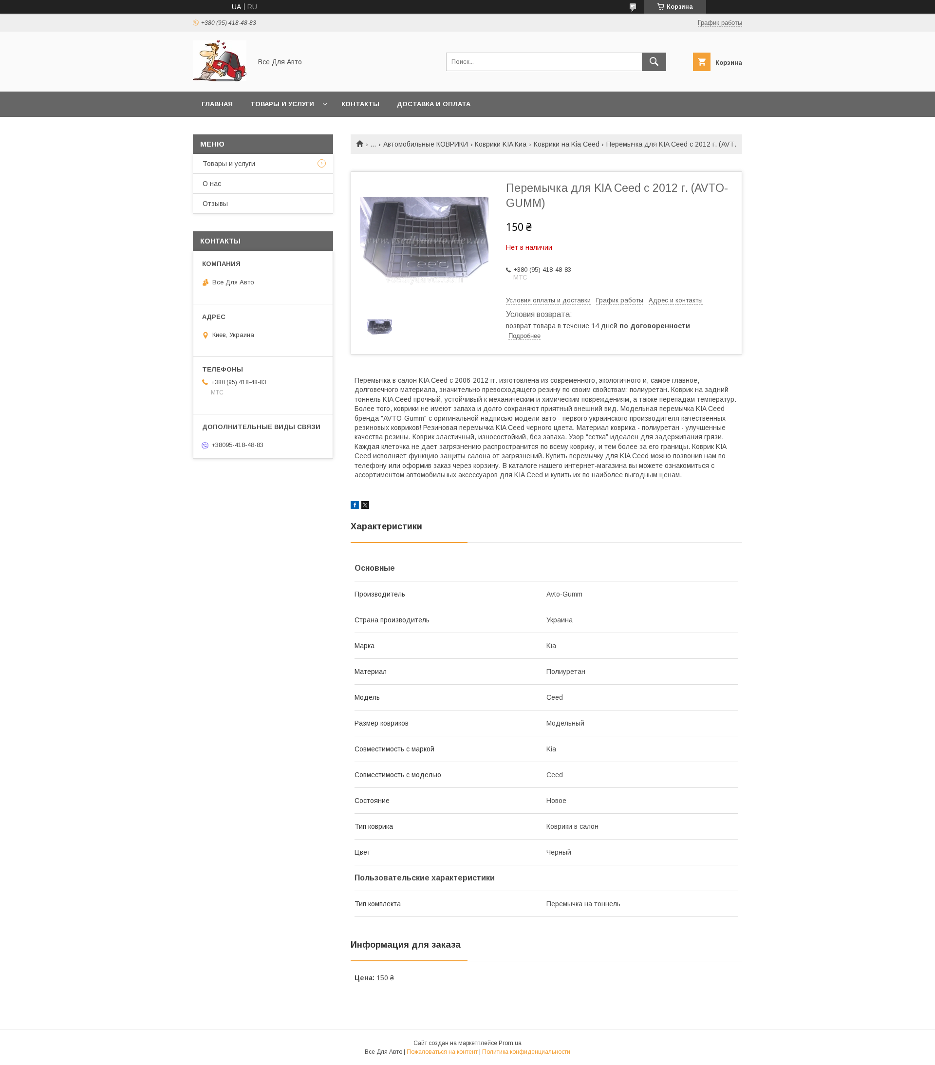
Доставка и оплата (433, 104)
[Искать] (654, 62)
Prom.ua (510, 1043)
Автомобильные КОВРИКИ (425, 144)
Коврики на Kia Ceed (566, 144)
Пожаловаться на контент (442, 1051)
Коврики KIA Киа (500, 144)
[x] (365, 506)
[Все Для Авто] (219, 79)
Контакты (360, 104)
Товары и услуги (282, 104)
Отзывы (215, 203)
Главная (217, 104)
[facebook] (355, 506)
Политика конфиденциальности (526, 1051)
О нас (212, 183)
